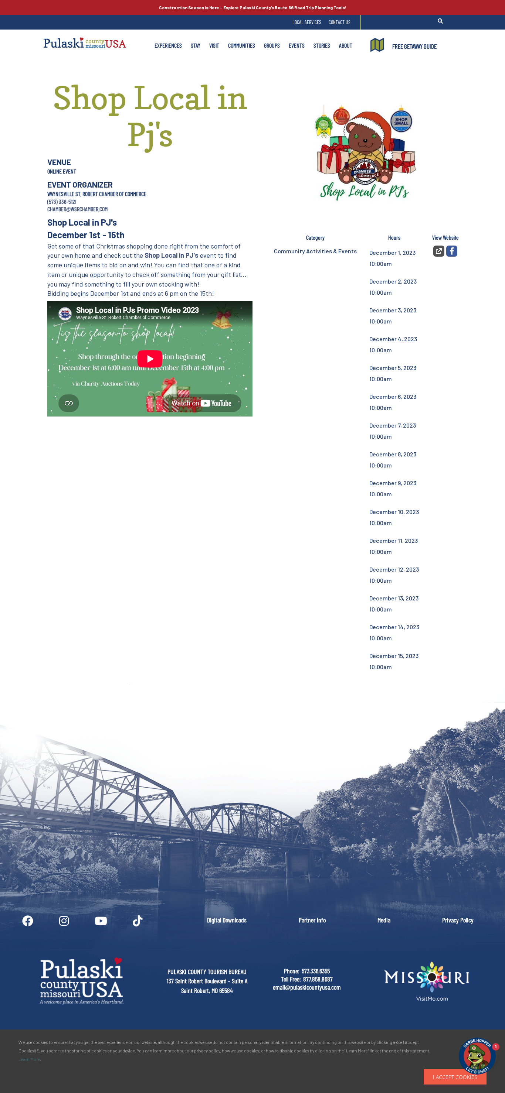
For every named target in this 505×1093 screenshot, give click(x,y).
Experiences (168, 45)
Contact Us (339, 22)
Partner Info (312, 920)
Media (383, 920)
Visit (214, 45)
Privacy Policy (458, 920)
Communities (241, 45)
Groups (272, 45)
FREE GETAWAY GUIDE (414, 46)
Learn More (29, 1059)
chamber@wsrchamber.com (77, 208)
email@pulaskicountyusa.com (307, 987)
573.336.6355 (316, 971)
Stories (321, 45)
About (345, 45)
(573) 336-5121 (61, 201)
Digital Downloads (227, 920)
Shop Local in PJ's (172, 255)
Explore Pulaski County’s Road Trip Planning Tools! (252, 7)
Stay (195, 45)
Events (297, 45)
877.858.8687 (318, 979)
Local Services (306, 22)
